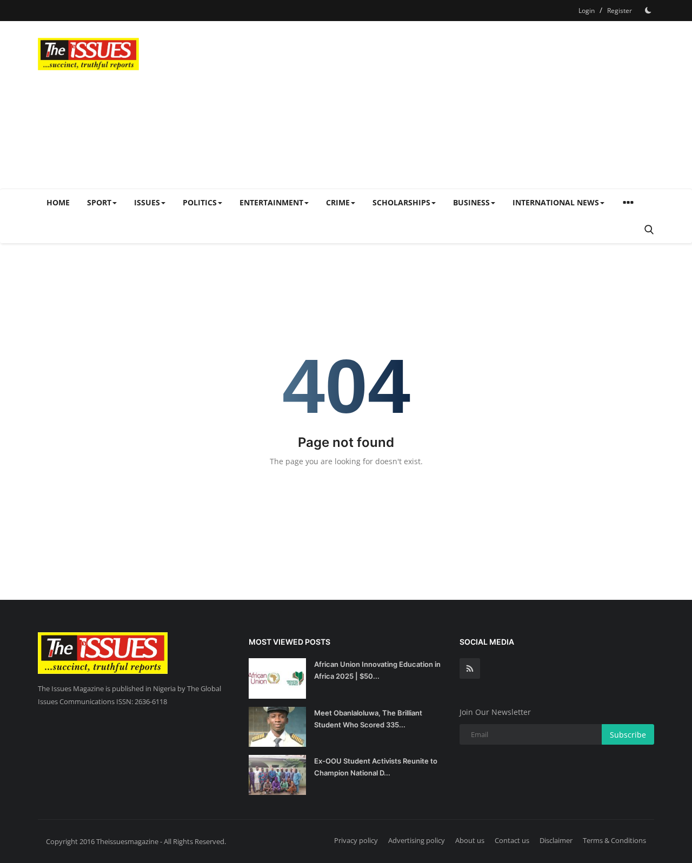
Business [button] (471, 202)
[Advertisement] (457, 104)
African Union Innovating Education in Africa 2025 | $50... (377, 670)
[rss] (470, 668)
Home (58, 202)
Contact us (512, 840)
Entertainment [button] (271, 202)
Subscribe (628, 735)
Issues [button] (147, 202)
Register (619, 10)
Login (586, 10)
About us (469, 840)
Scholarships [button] (401, 202)
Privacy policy (356, 840)
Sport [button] (99, 202)
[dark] (648, 10)
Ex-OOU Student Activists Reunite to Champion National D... (375, 767)
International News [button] (556, 202)
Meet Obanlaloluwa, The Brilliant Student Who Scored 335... (368, 718)
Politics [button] (200, 202)
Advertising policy (416, 840)
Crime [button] (338, 202)
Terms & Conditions (614, 840)
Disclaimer (556, 840)
